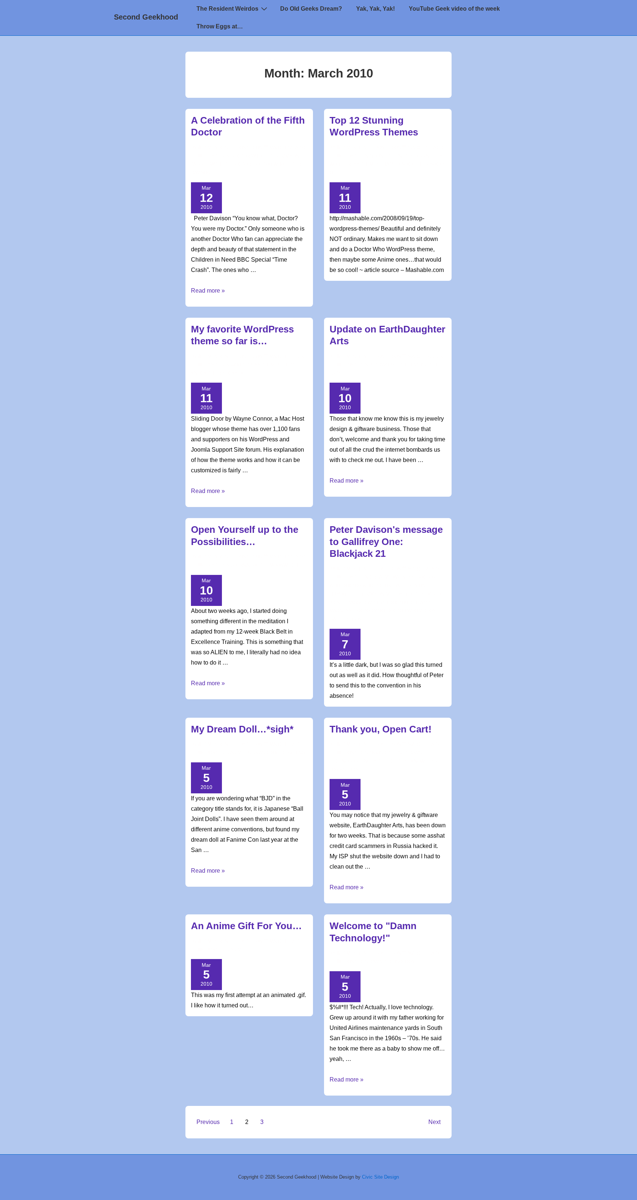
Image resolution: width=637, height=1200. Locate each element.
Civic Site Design (380, 1177)
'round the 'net (388, 156)
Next (434, 1122)
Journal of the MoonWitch (264, 565)
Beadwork (382, 365)
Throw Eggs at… (219, 26)
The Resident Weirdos (227, 9)
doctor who (268, 164)
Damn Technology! (392, 961)
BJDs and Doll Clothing (276, 752)
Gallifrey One (410, 585)
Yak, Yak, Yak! (375, 9)
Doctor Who (246, 156)
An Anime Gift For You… (246, 925)
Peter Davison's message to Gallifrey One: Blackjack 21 (386, 541)
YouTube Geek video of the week (454, 9)
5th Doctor (236, 164)
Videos (394, 594)
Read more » (208, 290)
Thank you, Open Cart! (381, 729)
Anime (237, 752)
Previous (208, 1122)
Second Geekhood (146, 17)
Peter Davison (281, 156)
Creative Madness (391, 577)
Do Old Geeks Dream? (311, 9)
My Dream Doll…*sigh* (242, 729)
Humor (338, 594)
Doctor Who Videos (366, 585)
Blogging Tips (426, 156)
